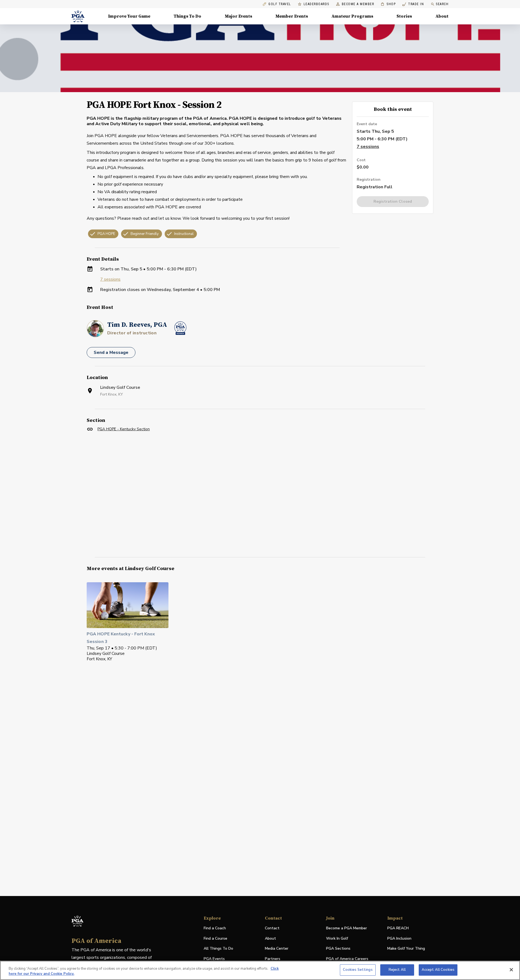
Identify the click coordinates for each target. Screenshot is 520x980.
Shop (388, 4)
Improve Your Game (129, 16)
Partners (272, 958)
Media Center (276, 949)
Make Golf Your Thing (406, 949)
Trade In (413, 4)
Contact (272, 928)
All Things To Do (218, 948)
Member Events (291, 16)
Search (442, 4)
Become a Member (358, 4)
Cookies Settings (358, 969)
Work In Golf (337, 938)
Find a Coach (215, 928)
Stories (404, 16)
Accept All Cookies (438, 969)
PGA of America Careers (347, 959)
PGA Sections (338, 948)
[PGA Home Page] (78, 16)
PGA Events (214, 958)
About (441, 16)
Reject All (397, 969)
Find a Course (215, 938)
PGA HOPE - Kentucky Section (124, 429)
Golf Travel (279, 4)
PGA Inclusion (399, 938)
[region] (260, 970)
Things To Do (187, 16)
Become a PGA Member (346, 928)
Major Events (238, 16)
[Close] (511, 970)
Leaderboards (316, 4)
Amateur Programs (352, 16)
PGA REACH (398, 928)
